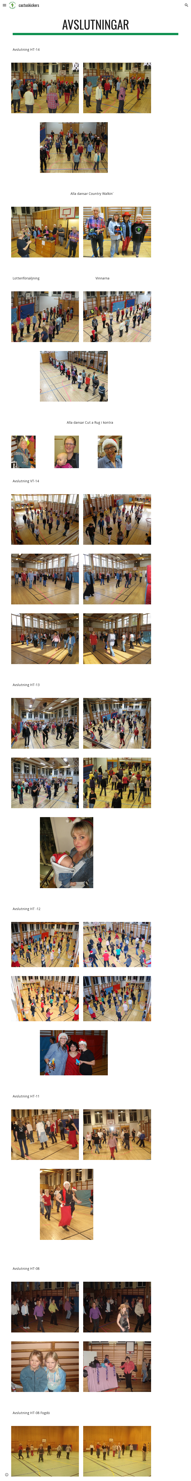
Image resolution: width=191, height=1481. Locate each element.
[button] (4, 5)
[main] (95, 26)
